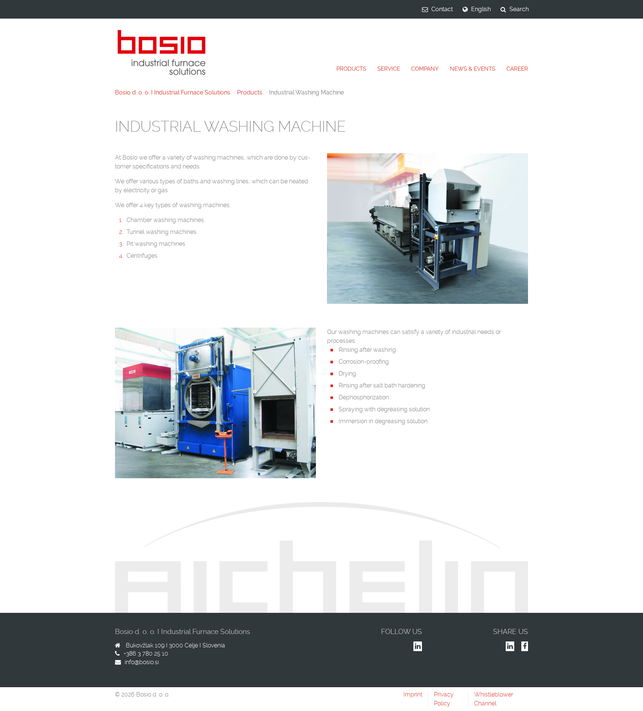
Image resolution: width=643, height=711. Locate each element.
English (481, 9)
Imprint (412, 694)
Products (351, 68)
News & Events (472, 68)
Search (519, 9)
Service (388, 68)
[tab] (351, 69)
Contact (442, 9)
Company (425, 68)
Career (517, 68)
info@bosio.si (142, 662)
